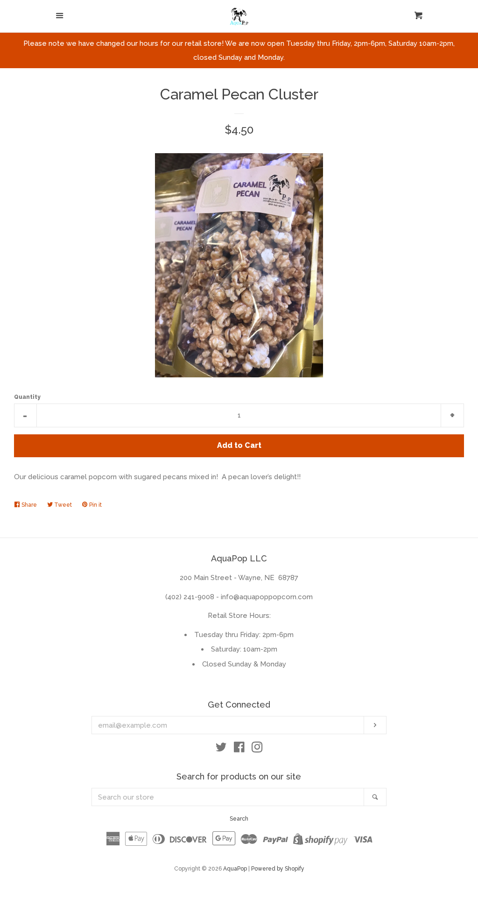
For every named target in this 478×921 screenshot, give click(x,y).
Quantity (27, 397)
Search (239, 818)
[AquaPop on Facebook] (239, 749)
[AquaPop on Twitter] (221, 749)
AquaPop (235, 868)
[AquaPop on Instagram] (257, 749)
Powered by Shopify (277, 868)
